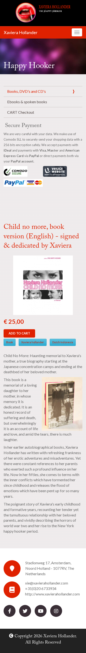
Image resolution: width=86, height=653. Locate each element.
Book (9, 342)
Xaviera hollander (32, 342)
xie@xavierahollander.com (46, 583)
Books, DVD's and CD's (26, 91)
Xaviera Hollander (21, 32)
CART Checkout (20, 112)
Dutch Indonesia (62, 342)
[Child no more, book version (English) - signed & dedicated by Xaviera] (43, 284)
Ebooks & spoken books (27, 101)
